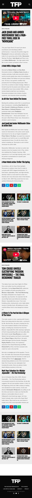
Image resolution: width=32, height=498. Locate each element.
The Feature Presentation (11, 486)
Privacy (27, 488)
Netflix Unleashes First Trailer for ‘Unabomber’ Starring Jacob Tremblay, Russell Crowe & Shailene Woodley (8, 204)
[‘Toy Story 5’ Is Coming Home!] (23, 197)
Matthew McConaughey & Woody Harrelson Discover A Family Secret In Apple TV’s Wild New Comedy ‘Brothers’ (8, 220)
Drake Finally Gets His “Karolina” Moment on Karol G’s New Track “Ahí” (8, 236)
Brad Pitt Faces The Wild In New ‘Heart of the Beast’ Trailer (23, 219)
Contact (19, 488)
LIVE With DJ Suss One (9, 488)
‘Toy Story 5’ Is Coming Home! (23, 202)
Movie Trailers (5, 28)
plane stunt (18, 358)
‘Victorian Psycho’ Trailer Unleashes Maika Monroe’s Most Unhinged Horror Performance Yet (23, 236)
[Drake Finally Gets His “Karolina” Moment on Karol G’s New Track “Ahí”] (8, 229)
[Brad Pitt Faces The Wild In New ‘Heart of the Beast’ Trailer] (23, 213)
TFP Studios (24, 486)
